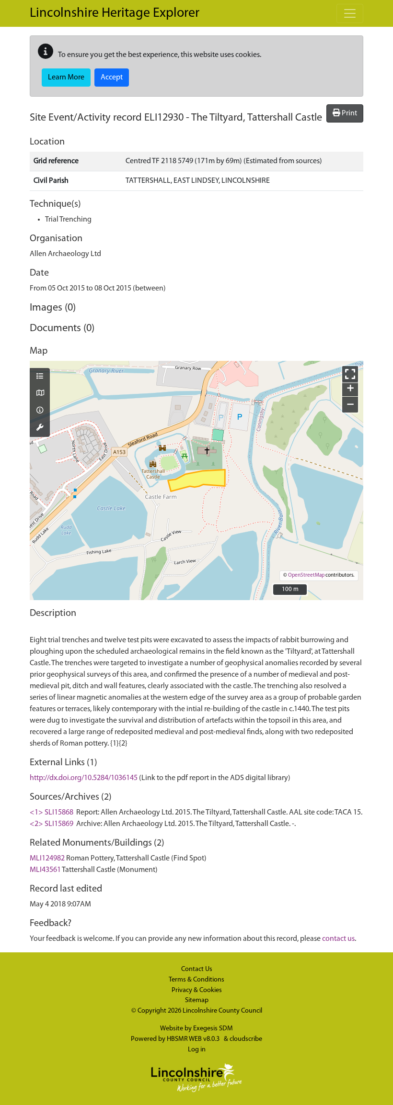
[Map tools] (39, 428)
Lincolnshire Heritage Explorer (114, 13)
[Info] (39, 411)
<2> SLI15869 (51, 824)
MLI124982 (47, 858)
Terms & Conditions (196, 979)
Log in (197, 1049)
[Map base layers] (39, 393)
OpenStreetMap (306, 575)
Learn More (66, 77)
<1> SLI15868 (51, 812)
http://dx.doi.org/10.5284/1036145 (84, 778)
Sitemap (196, 1000)
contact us (338, 939)
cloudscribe (246, 1039)
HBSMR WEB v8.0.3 (194, 1039)
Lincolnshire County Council (222, 1011)
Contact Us (196, 969)
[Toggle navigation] (349, 13)
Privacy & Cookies (197, 990)
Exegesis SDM (213, 1028)
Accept (112, 77)
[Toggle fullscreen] (350, 374)
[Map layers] (39, 377)
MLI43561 (45, 870)
